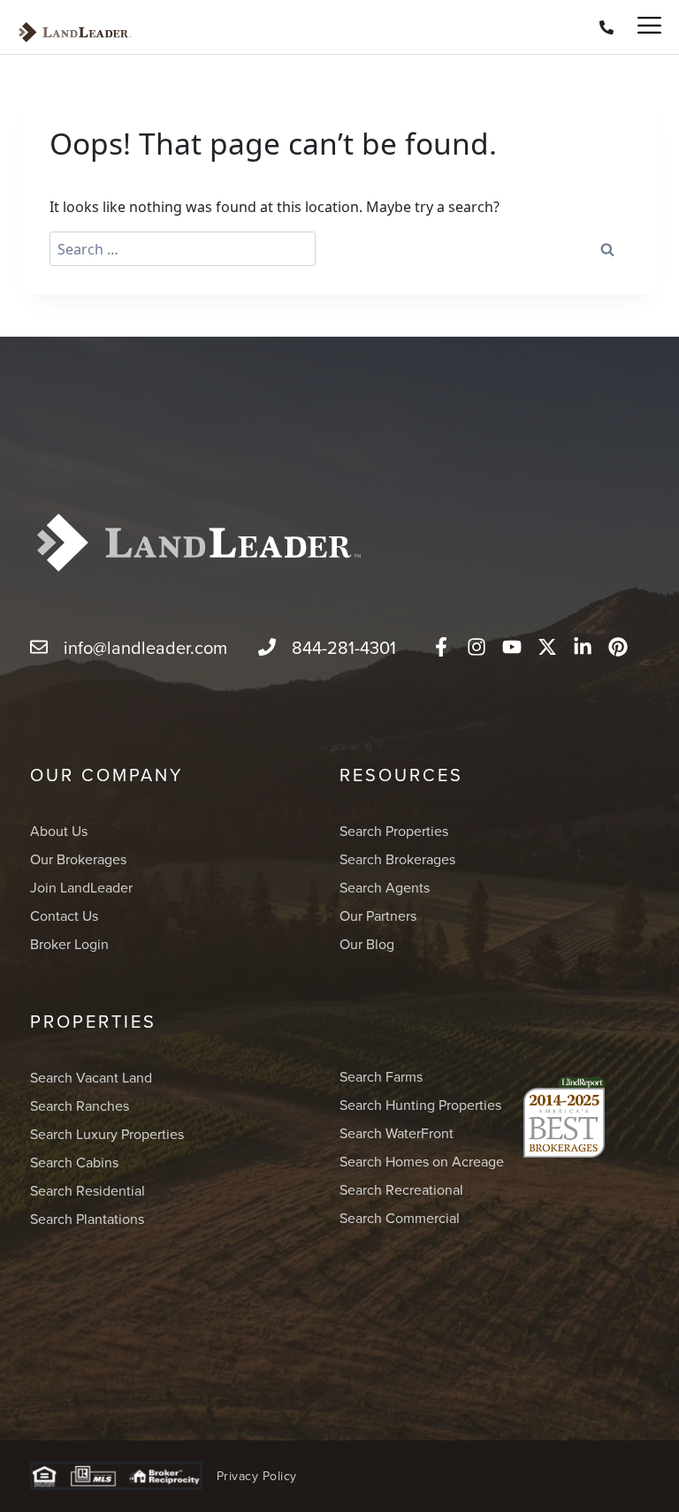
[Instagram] (476, 647)
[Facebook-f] (441, 647)
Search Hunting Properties (420, 1104)
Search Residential (87, 1190)
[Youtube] (512, 647)
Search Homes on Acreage (422, 1161)
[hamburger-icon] (641, 27)
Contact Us (64, 915)
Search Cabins (74, 1162)
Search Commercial (400, 1217)
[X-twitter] (547, 647)
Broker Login (69, 944)
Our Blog (367, 944)
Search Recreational (401, 1189)
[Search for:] (183, 249)
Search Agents (385, 887)
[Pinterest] (618, 647)
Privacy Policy (257, 1476)
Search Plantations (87, 1218)
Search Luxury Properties (107, 1133)
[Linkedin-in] (582, 647)
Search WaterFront (397, 1133)
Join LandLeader (81, 887)
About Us (59, 830)
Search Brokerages (397, 859)
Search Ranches (79, 1105)
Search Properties (394, 830)
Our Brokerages (78, 859)
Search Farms (381, 1076)
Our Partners (378, 915)
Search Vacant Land (91, 1077)
